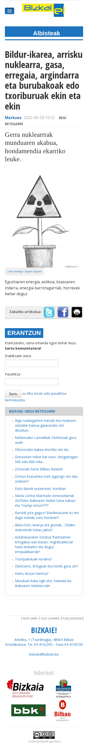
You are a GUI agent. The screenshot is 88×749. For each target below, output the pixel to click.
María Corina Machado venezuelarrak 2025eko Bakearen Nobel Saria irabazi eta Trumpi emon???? (45, 500)
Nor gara (30, 618)
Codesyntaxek (38, 741)
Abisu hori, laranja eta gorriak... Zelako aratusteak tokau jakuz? (45, 527)
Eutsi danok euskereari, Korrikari (40, 488)
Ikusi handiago (16, 271)
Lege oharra (50, 618)
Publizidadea (72, 618)
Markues (13, 117)
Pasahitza (12, 374)
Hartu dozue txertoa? (31, 573)
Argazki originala (33, 271)
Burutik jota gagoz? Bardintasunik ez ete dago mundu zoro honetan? (47, 515)
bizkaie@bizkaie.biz (44, 654)
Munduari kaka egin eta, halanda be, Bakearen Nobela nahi (43, 583)
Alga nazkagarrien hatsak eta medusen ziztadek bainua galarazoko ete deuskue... (45, 425)
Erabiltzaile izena (18, 356)
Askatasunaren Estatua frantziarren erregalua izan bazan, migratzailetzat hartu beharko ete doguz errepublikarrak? (44, 544)
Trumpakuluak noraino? (33, 559)
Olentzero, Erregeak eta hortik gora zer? (46, 566)
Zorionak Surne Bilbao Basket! (39, 469)
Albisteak (46, 33)
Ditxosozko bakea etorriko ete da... (42, 449)
